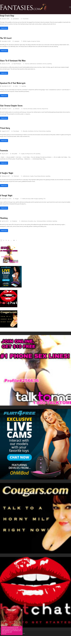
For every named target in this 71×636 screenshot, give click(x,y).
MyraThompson (17, 63)
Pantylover (14, 221)
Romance (43, 176)
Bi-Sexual (30, 108)
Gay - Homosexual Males (40, 221)
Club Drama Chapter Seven (11, 105)
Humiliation (39, 63)
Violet (16, 86)
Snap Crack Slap (7, 15)
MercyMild (14, 153)
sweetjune (16, 41)
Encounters (30, 221)
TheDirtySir (16, 176)
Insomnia (4, 150)
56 (14, 241)
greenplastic (16, 18)
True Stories (25, 18)
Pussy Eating (37, 176)
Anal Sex (27, 63)
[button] (70, 7)
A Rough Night (6, 195)
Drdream (17, 108)
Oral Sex (45, 63)
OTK (34, 153)
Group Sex (33, 41)
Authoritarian (33, 63)
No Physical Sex (29, 153)
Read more (4, 28)
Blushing (4, 218)
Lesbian (35, 108)
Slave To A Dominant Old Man (13, 60)
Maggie (17, 198)
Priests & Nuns (42, 131)
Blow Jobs (25, 131)
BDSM (24, 41)
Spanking (49, 63)
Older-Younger (34, 198)
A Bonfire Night (6, 173)
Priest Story (5, 128)
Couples (29, 41)
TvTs (44, 198)
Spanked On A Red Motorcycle (12, 83)
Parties (38, 41)
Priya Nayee (16, 131)
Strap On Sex (45, 108)
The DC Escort (6, 38)
